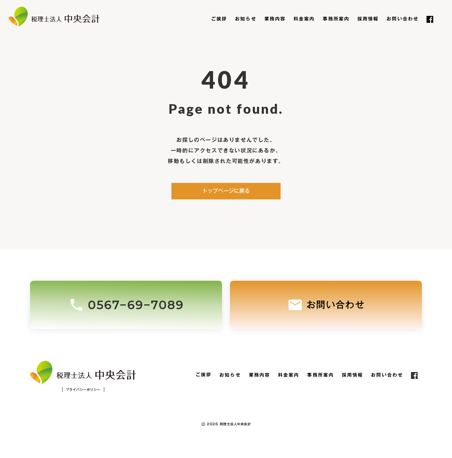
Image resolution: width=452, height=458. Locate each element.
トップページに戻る (226, 191)
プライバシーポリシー (83, 389)
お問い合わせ (402, 19)
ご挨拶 (219, 19)
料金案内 (304, 19)
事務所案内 (336, 19)
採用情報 (368, 19)
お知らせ (245, 19)
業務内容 (275, 19)
